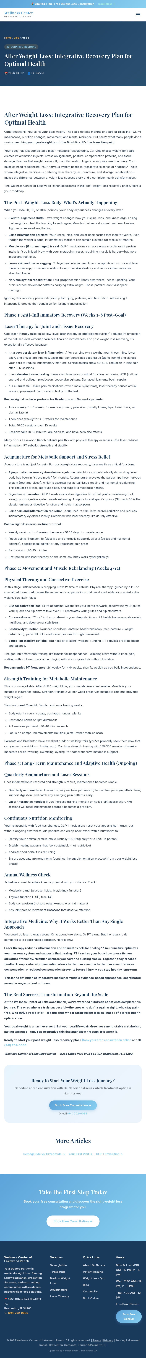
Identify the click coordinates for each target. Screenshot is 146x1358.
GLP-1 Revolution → (109, 1154)
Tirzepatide (57, 1271)
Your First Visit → (80, 1154)
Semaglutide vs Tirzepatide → (44, 1154)
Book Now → (106, 3)
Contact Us (90, 1291)
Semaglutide (58, 1265)
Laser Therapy (59, 1296)
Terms (97, 1340)
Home (8, 37)
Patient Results (93, 1271)
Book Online (91, 1298)
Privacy (108, 1340)
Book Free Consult (128, 1316)
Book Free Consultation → (73, 1105)
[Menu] (138, 15)
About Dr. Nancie (94, 1265)
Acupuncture (58, 1289)
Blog (16, 37)
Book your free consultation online (106, 1040)
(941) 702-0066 (15, 1045)
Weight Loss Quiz (94, 1278)
